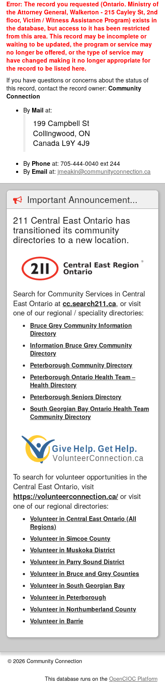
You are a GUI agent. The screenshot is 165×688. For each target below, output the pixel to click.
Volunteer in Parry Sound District (77, 561)
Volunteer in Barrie (56, 621)
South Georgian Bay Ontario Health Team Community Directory (89, 412)
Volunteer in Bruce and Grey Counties (84, 573)
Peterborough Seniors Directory (75, 396)
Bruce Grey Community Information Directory (81, 329)
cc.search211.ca (89, 303)
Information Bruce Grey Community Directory (81, 349)
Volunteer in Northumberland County (83, 609)
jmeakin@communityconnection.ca (104, 171)
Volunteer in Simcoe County (70, 538)
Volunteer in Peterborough (68, 597)
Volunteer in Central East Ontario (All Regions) (83, 522)
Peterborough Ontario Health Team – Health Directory (82, 381)
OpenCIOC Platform (133, 679)
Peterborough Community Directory (81, 365)
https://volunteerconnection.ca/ (65, 496)
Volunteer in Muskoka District (72, 549)
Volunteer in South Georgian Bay (77, 585)
